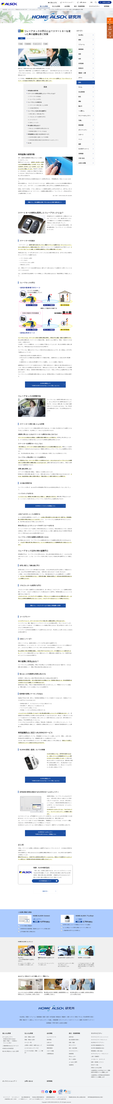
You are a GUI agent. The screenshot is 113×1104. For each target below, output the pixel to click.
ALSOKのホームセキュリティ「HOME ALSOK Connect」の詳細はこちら (45, 833)
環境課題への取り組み (97, 1051)
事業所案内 (50, 1048)
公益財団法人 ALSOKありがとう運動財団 (100, 1071)
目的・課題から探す (30, 1037)
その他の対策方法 (34, 108)
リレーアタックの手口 (35, 99)
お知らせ (49, 1042)
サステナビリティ (73, 1051)
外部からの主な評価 (96, 1067)
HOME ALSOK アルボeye (85, 916)
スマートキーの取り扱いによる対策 (38, 105)
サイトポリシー (15, 1097)
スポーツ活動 (50, 1051)
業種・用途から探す (30, 1039)
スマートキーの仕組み (35, 96)
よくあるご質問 (73, 1062)
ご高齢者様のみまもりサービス (10, 1045)
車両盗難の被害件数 (33, 90)
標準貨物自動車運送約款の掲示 (95, 1097)
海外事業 (49, 1039)
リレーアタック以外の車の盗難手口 (37, 111)
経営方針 (71, 1037)
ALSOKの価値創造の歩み (97, 1048)
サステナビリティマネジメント (99, 1039)
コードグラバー (33, 119)
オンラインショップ (8, 1081)
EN (91, 2)
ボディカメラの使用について (36, 1099)
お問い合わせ (29, 1081)
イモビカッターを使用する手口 (37, 116)
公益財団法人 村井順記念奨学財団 (100, 1076)
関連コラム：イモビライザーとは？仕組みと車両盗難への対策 (45, 605)
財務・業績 (72, 1042)
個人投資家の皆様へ (74, 1039)
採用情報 (49, 1081)
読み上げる (54, 2)
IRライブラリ (72, 1045)
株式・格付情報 (73, 1048)
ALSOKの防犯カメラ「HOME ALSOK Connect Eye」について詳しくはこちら (45, 384)
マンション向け (7, 1042)
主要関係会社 (50, 1053)
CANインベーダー (34, 122)
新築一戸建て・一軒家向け (10, 1041)
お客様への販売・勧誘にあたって (33, 1045)
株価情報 (71, 1053)
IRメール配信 (72, 1059)
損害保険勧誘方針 (50, 1097)
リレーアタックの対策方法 (35, 102)
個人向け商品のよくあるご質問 (10, 1051)
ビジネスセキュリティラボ (31, 1048)
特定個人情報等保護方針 (38, 1097)
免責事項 (71, 1065)
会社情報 (49, 1033)
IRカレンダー (72, 1056)
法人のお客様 (29, 1033)
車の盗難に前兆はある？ (34, 125)
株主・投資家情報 (74, 1033)
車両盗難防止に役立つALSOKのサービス (38, 134)
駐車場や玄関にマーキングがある (38, 131)
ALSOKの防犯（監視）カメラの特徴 (38, 137)
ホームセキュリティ (7, 1037)
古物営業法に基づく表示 (10, 1099)
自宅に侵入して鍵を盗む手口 (36, 114)
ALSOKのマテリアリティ (97, 1042)
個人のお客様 (6, 1033)
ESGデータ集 (94, 1065)
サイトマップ (6, 1097)
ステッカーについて (62, 1097)
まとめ (29, 143)
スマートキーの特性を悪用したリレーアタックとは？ (42, 93)
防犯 (22, 38)
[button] (68, 1092)
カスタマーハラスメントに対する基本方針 (56, 1099)
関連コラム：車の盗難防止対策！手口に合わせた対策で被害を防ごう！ (45, 202)
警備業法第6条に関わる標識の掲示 (77, 1097)
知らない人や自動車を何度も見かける (39, 128)
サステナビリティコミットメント (99, 1037)
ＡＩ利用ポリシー (23, 1099)
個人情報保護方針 (26, 1097)
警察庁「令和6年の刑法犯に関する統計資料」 (64, 195)
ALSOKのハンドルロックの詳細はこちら (45, 505)
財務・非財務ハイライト (97, 1062)
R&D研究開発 (50, 1045)
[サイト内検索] (95, 2)
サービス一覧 (28, 1042)
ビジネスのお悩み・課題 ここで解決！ (34, 1051)
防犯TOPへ (45, 891)
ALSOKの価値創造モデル (97, 1045)
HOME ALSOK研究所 (8, 1048)
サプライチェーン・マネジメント (99, 1053)
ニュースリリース (51, 1037)
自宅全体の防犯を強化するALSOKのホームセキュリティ (44, 140)
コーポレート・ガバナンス (98, 1059)
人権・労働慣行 (95, 1056)
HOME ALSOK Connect (41, 916)
